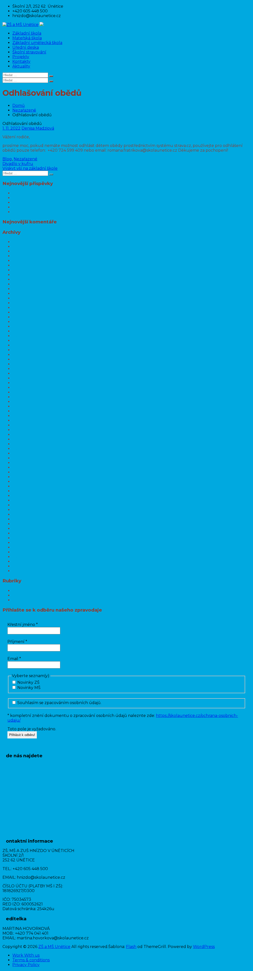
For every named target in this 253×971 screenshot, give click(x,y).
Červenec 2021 (27, 519)
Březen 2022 (25, 481)
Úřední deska (25, 47)
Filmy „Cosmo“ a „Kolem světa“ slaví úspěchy (55, 202)
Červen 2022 (25, 467)
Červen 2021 (24, 523)
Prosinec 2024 (26, 331)
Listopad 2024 (26, 335)
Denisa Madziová (37, 128)
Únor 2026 (22, 270)
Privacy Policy (26, 964)
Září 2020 (21, 566)
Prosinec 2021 (26, 495)
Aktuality (21, 66)
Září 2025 (21, 293)
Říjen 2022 (23, 453)
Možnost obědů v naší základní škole (48, 212)
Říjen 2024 (23, 340)
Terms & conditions (31, 960)
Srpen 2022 (24, 462)
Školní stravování (29, 52)
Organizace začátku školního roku (46, 207)
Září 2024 (21, 345)
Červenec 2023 (27, 411)
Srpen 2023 (24, 406)
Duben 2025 (24, 312)
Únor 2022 (23, 486)
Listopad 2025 (26, 284)
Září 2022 (21, 458)
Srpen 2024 (24, 350)
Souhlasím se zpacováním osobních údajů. (58, 702)
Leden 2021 (23, 547)
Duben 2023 (25, 425)
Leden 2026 (24, 274)
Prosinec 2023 (26, 387)
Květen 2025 (24, 307)
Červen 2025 (25, 303)
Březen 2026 (25, 265)
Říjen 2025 (23, 288)
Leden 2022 (24, 491)
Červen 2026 (25, 251)
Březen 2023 (25, 429)
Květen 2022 (25, 472)
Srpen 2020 (24, 570)
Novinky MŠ (28, 687)
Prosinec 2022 (26, 444)
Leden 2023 (24, 439)
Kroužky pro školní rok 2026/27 (43, 197)
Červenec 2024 (27, 354)
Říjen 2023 (23, 397)
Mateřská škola (27, 38)
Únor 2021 (22, 542)
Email (14, 658)
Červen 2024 (25, 359)
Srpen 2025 (23, 298)
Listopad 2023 (26, 392)
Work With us (26, 955)
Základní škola (26, 33)
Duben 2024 (25, 368)
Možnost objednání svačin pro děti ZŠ (49, 193)
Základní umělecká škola (37, 42)
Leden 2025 (24, 326)
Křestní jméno (22, 624)
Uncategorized (27, 600)
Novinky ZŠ (28, 682)
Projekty (20, 56)
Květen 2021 (24, 528)
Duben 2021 (24, 533)
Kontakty (21, 61)
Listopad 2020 (26, 556)
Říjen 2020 (23, 561)
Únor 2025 (22, 321)
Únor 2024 (23, 378)
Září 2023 (21, 401)
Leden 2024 (24, 382)
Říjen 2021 (22, 505)
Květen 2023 (25, 420)
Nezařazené (24, 110)
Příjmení (17, 641)
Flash (131, 946)
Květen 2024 (25, 364)
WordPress (204, 946)
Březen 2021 (24, 538)
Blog (7, 159)
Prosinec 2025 (26, 279)
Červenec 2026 (27, 246)
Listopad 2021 (25, 500)
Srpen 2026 (23, 241)
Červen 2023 (25, 415)
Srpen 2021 (23, 514)
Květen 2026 (24, 256)
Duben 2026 (24, 260)
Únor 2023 (23, 434)
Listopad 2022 (26, 448)
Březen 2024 (25, 373)
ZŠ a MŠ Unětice (54, 946)
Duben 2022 (25, 476)
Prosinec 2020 (26, 552)
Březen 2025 (25, 317)
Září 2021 (21, 509)
